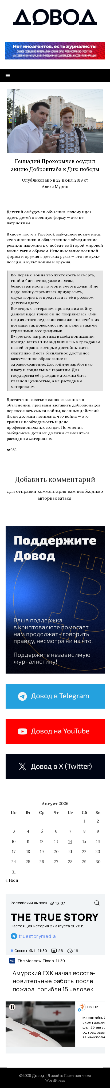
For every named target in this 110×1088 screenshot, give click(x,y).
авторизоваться (54, 498)
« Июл (12, 880)
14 (70, 841)
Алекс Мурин (55, 186)
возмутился (89, 234)
